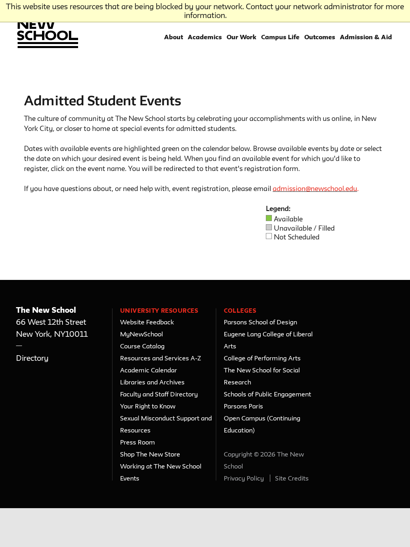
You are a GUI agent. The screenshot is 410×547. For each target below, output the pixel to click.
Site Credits (292, 478)
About (173, 36)
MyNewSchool (141, 334)
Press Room (137, 442)
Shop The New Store (150, 454)
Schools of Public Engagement (267, 394)
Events (129, 478)
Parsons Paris (243, 406)
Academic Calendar (148, 370)
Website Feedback (147, 322)
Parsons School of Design (260, 322)
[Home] (46, 28)
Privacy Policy (244, 478)
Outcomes (319, 36)
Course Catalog (142, 346)
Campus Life (280, 36)
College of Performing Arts (262, 358)
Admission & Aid (366, 36)
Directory (32, 358)
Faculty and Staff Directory (159, 394)
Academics (205, 36)
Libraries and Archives (152, 382)
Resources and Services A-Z (160, 358)
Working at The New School (160, 466)
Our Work (241, 36)
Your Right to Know (147, 406)
